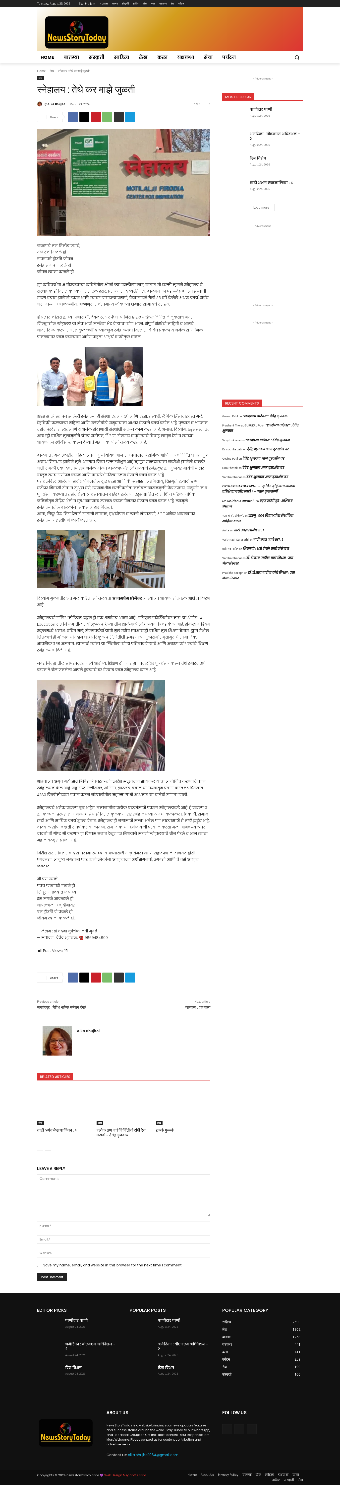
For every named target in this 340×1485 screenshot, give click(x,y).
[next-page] (48, 1147)
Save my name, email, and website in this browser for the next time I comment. (112, 1265)
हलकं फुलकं (165, 1130)
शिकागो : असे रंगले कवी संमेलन (266, 548)
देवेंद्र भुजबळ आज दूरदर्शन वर (268, 449)
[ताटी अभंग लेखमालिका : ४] (64, 1106)
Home (41, 71)
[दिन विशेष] (234, 164)
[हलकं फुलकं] (183, 1106)
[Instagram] (279, 3)
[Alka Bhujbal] (40, 103)
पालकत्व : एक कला (197, 1007)
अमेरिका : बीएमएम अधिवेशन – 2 (275, 136)
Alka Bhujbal (57, 104)
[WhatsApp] (107, 117)
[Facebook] (272, 3)
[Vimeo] (293, 3)
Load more (261, 207)
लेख (52, 71)
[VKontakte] (251, 1429)
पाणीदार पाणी (261, 109)
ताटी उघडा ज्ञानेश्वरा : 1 (249, 530)
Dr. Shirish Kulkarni (238, 500)
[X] (286, 3)
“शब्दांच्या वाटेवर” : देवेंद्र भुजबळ (265, 416)
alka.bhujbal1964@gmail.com (153, 1454)
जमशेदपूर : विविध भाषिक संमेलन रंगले (61, 1007)
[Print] (119, 117)
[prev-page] (40, 1147)
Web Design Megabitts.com (125, 1475)
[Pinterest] (96, 117)
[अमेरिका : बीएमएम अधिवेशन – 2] (234, 140)
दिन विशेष (258, 158)
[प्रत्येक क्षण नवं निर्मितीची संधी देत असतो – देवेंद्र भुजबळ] (124, 1106)
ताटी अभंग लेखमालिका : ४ (57, 1130)
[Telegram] (130, 117)
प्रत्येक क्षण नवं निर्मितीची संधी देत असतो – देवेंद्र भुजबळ (121, 1132)
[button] (297, 57)
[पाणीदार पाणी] (234, 115)
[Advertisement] (262, 260)
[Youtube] (300, 3)
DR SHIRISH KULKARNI (239, 486)
